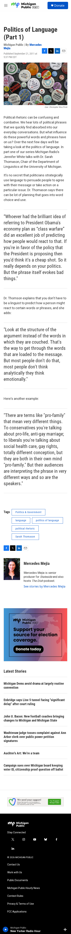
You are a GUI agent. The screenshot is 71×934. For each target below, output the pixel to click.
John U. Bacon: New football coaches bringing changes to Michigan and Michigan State (34, 718)
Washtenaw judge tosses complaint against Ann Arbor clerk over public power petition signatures (35, 737)
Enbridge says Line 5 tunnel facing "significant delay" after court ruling (34, 702)
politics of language (47, 520)
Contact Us (13, 864)
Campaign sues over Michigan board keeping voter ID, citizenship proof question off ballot (33, 767)
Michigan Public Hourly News (23, 888)
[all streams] (66, 929)
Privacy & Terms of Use (20, 903)
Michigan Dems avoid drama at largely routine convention (34, 685)
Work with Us (14, 872)
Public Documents (17, 880)
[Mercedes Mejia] (12, 569)
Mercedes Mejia (37, 563)
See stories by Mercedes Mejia (44, 586)
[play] (5, 929)
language (20, 520)
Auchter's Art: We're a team (21, 753)
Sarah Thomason (25, 536)
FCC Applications (17, 911)
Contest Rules (15, 896)
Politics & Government (28, 512)
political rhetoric (25, 528)
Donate (59, 5)
